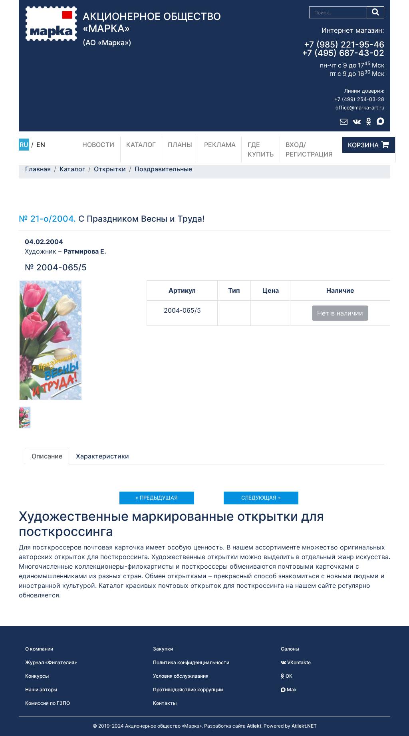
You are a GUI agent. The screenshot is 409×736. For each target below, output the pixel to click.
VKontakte (298, 662)
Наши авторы (41, 689)
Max (291, 689)
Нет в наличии (340, 313)
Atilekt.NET (304, 726)
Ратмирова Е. (85, 251)
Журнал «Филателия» (51, 662)
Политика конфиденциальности (191, 662)
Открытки (110, 169)
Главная (38, 169)
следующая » (261, 497)
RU (24, 145)
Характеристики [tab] (102, 456)
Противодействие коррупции (188, 689)
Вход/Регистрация (309, 149)
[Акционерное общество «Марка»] (51, 23)
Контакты (165, 703)
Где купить (261, 149)
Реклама (220, 145)
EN (40, 145)
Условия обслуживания (180, 676)
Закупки (163, 649)
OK (288, 676)
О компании (39, 649)
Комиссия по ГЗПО (47, 703)
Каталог (141, 145)
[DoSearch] (375, 12)
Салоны (290, 649)
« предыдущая (156, 497)
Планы (180, 145)
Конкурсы (37, 676)
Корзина (363, 145)
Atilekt (254, 726)
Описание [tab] (47, 456)
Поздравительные (163, 169)
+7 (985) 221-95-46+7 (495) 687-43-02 (343, 49)
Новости (98, 145)
